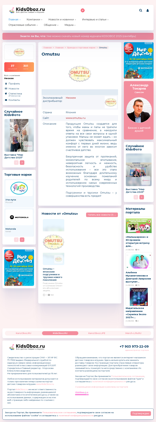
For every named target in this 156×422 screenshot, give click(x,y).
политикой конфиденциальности (109, 381)
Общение (50, 25)
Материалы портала (135, 210)
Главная (13, 19)
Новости (14, 88)
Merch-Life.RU (133, 333)
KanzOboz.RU (23, 333)
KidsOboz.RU (60, 333)
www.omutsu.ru (76, 118)
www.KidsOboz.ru (45, 384)
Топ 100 (83, 10)
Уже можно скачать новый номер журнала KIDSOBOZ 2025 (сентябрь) (78, 36)
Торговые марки (18, 174)
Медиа (69, 25)
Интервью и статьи (94, 19)
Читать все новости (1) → (102, 214)
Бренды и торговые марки (81, 47)
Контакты (14, 100)
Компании (33, 19)
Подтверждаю (140, 413)
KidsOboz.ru (22, 389)
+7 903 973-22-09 (134, 346)
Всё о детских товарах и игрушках (30, 12)
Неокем (71, 97)
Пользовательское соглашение (127, 376)
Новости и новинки (61, 19)
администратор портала (137, 350)
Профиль (14, 83)
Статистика (15, 94)
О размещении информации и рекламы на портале (101, 387)
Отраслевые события (22, 25)
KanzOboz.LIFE (96, 333)
